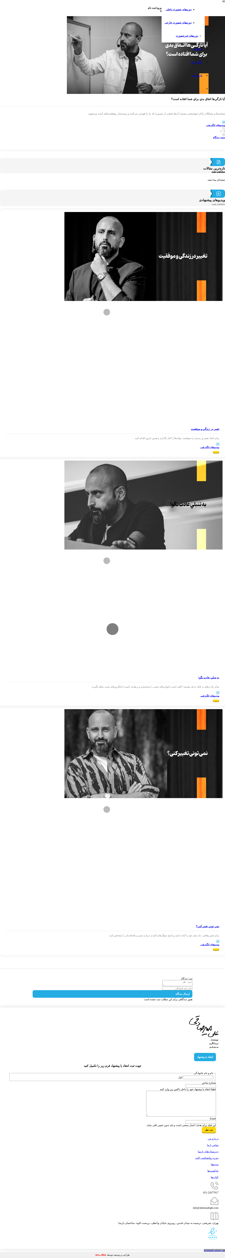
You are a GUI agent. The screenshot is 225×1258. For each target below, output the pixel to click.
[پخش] (112, 629)
